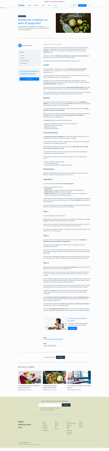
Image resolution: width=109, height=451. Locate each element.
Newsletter (69, 434)
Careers (56, 428)
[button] (74, 5)
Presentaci (45, 428)
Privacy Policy (51, 409)
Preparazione (24, 63)
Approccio (45, 425)
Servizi (44, 423)
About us (56, 423)
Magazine (69, 426)
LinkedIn (80, 423)
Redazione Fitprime (57, 339)
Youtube (80, 426)
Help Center (69, 425)
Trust (56, 426)
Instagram (81, 425)
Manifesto (57, 425)
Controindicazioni (25, 60)
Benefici (23, 58)
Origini (22, 55)
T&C (68, 428)
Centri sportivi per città (71, 423)
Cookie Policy (69, 432)
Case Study (45, 426)
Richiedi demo (46, 430)
